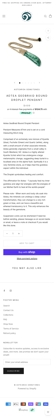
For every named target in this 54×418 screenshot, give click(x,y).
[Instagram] (11, 290)
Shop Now (8, 324)
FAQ (5, 319)
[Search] (45, 16)
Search (6, 305)
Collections (8, 315)
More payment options (27, 258)
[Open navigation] (3, 16)
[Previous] (14, 82)
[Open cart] (50, 16)
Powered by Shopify (27, 388)
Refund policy (9, 333)
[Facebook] (4, 290)
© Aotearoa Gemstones (27, 385)
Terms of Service (11, 328)
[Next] (39, 82)
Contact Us (8, 310)
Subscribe (13, 371)
